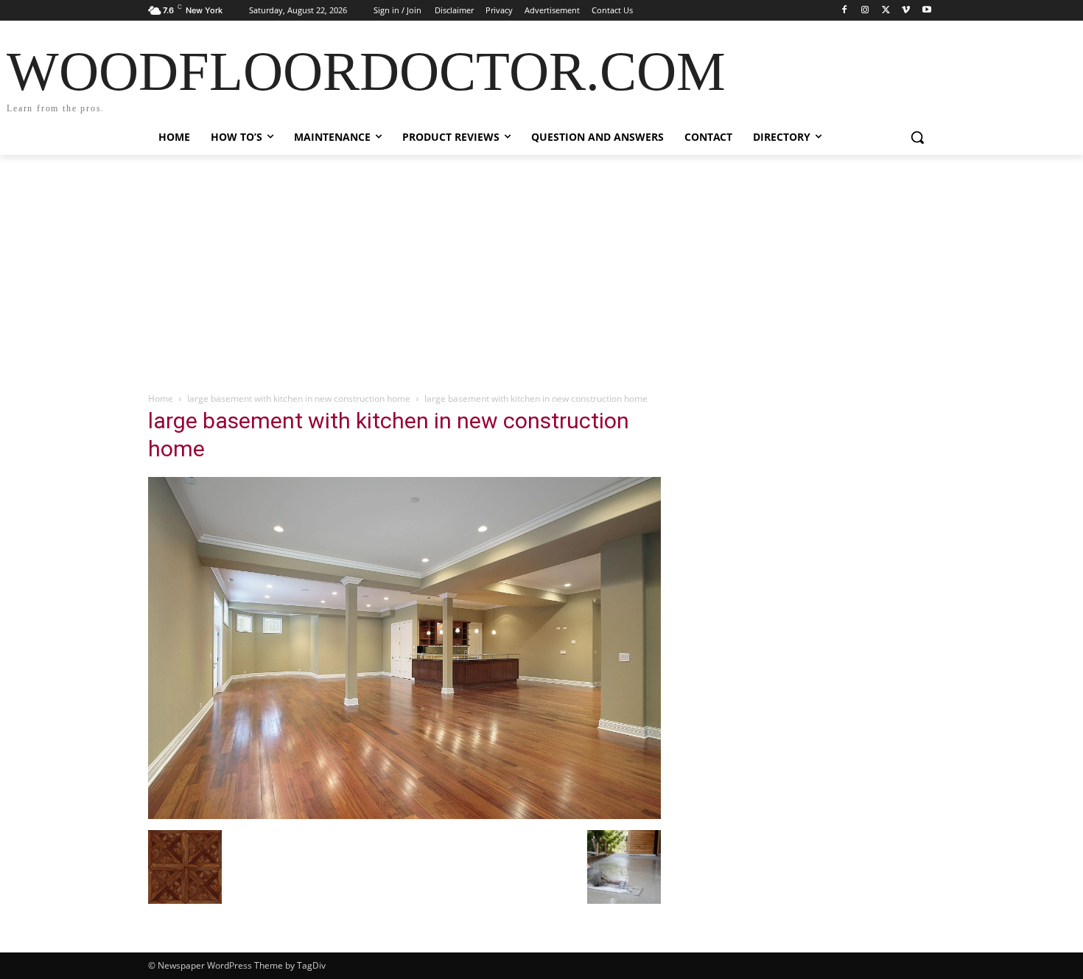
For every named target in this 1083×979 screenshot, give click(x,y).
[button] (917, 137)
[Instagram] (865, 10)
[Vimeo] (905, 10)
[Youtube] (926, 10)
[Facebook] (844, 10)
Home (160, 398)
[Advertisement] (541, 265)
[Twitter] (885, 10)
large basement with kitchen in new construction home (298, 398)
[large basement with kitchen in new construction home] (404, 815)
